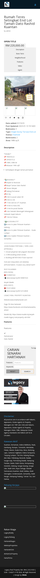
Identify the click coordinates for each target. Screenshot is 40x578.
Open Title (10, 41)
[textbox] (23, 363)
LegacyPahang (9, 537)
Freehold (16, 134)
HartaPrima (8, 558)
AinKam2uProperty (11, 554)
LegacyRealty (9, 533)
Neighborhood (20, 58)
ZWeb (24, 575)
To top (33, 348)
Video (20, 66)
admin (8, 31)
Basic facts (20, 54)
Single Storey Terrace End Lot (23, 132)
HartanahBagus (9, 541)
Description (20, 49)
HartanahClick (9, 550)
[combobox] (24, 362)
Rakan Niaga (10, 529)
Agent (20, 70)
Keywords (9, 367)
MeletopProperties (10, 545)
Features (20, 62)
